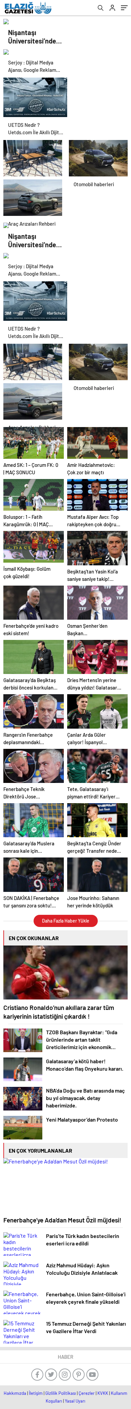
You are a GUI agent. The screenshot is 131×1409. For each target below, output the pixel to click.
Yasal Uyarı (75, 1401)
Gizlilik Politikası (60, 1393)
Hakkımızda (15, 1393)
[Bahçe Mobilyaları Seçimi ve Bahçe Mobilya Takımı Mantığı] (32, 156)
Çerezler (87, 1393)
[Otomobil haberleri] (98, 156)
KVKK (102, 1393)
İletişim (36, 1393)
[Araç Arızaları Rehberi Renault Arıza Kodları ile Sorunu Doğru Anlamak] (32, 196)
